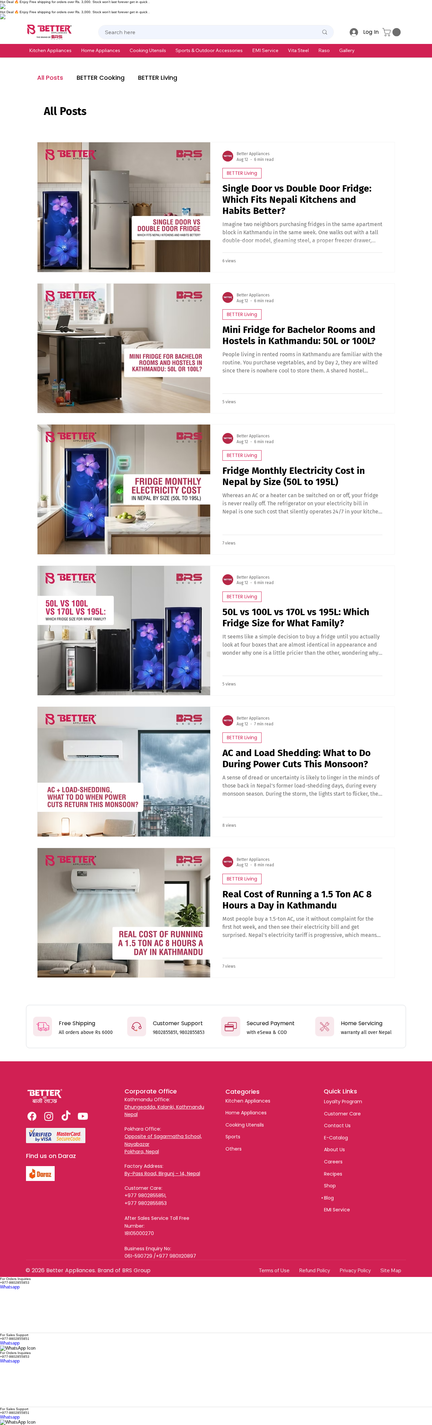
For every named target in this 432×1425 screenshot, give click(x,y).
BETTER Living (157, 77)
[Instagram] (49, 1116)
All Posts (50, 77)
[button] (50, 50)
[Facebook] (32, 1116)
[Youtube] (83, 1116)
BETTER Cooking (101, 77)
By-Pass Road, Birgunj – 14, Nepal (162, 1173)
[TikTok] (66, 1116)
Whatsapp (10, 1286)
